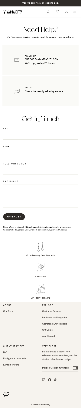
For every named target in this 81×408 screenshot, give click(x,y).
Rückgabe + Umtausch (14, 358)
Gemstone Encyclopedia (54, 323)
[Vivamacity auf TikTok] (55, 379)
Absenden (14, 216)
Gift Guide (47, 330)
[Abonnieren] (75, 368)
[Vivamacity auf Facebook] (49, 379)
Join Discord (48, 336)
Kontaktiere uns (11, 364)
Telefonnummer (14, 164)
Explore (47, 305)
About (7, 305)
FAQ (5, 352)
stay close (49, 346)
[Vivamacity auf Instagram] (43, 379)
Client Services (13, 346)
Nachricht (10, 181)
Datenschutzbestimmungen (41, 230)
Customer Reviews (51, 311)
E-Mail (7, 146)
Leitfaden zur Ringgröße (54, 317)
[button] (58, 12)
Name (7, 129)
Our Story (8, 311)
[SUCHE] (48, 13)
